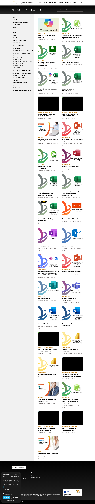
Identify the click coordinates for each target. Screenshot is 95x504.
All (13, 55)
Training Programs (35, 477)
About (45, 2)
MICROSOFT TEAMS (18, 63)
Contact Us (68, 2)
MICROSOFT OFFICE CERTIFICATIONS (22, 61)
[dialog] (11, 487)
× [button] (19, 473)
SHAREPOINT (16, 68)
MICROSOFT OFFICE (18, 59)
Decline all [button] (15, 497)
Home (40, 2)
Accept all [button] (6, 497)
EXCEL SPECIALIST (17, 57)
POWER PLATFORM (18, 65)
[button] (11, 500)
